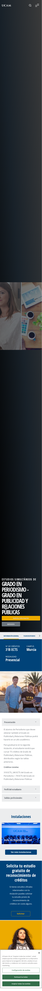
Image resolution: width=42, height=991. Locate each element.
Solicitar (21, 913)
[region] (21, 969)
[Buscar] (30, 5)
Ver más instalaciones (21, 852)
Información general (11, 636)
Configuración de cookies (21, 970)
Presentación (9, 722)
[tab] (21, 722)
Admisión (11, 624)
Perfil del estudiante (12, 789)
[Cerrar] (39, 952)
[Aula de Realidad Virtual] (21, 833)
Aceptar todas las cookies (21, 984)
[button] (37, 5)
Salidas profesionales (13, 797)
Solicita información (21, 618)
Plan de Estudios (29, 636)
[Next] (38, 635)
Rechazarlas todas (21, 977)
